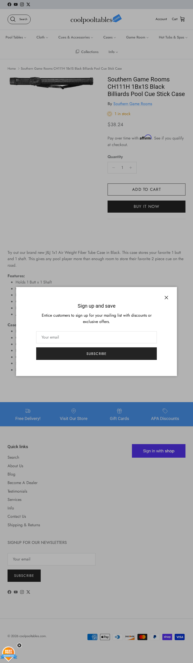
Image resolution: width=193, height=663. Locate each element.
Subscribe (96, 353)
